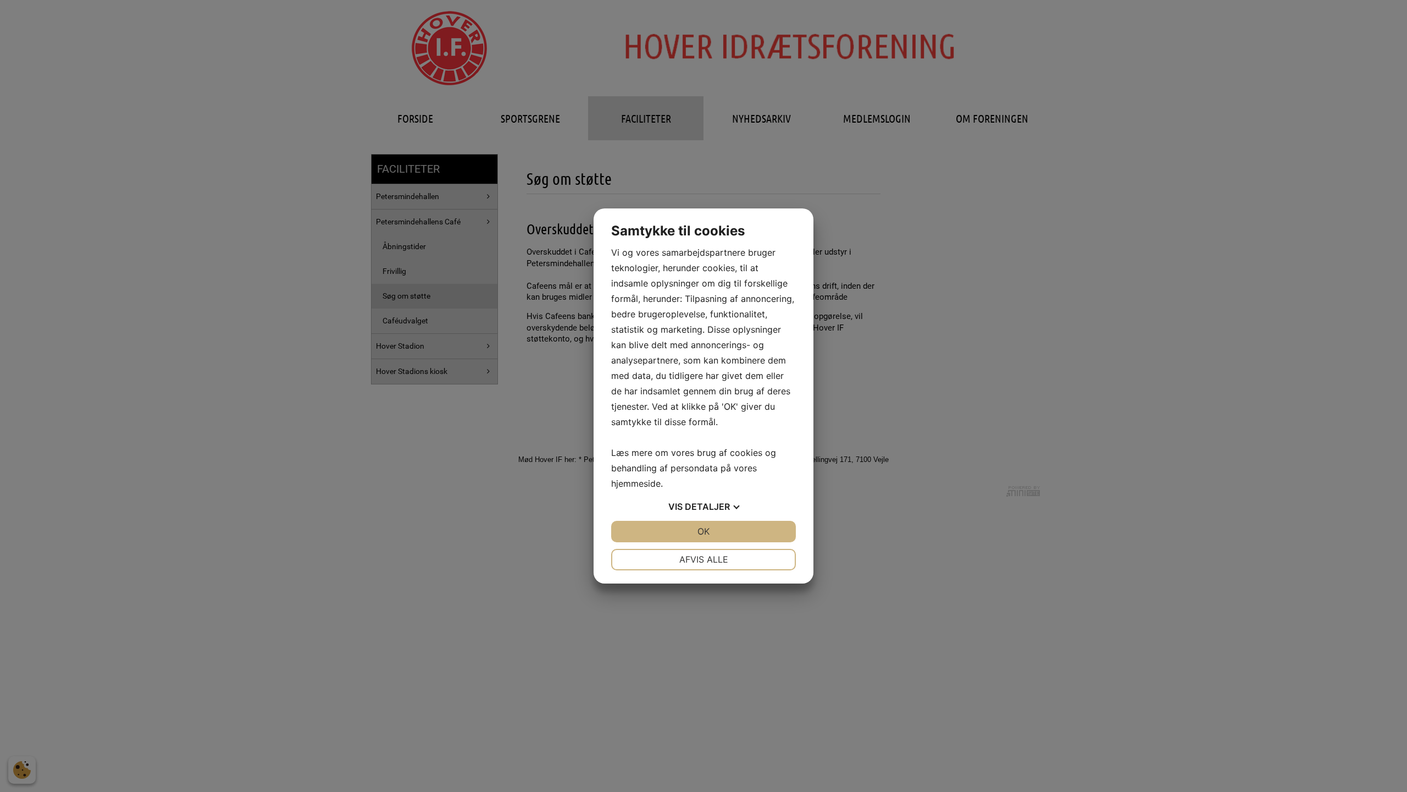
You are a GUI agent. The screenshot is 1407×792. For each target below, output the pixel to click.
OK (703, 531)
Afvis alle (703, 559)
